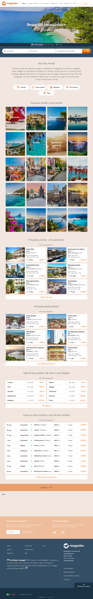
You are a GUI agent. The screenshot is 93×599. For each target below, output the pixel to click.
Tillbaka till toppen (83, 586)
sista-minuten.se (50, 597)
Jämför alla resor (46, 297)
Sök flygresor (46, 406)
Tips (44, 546)
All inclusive (28, 546)
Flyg (26, 553)
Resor (24, 3)
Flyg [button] (61, 3)
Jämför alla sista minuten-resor (46, 477)
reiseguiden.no (42, 597)
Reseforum (67, 3)
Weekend (54, 3)
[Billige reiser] (13, 594)
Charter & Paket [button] (33, 3)
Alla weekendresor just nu (46, 364)
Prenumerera (27, 532)
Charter (9, 549)
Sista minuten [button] (44, 3)
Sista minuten (29, 549)
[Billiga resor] (8, 594)
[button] (15, 51)
